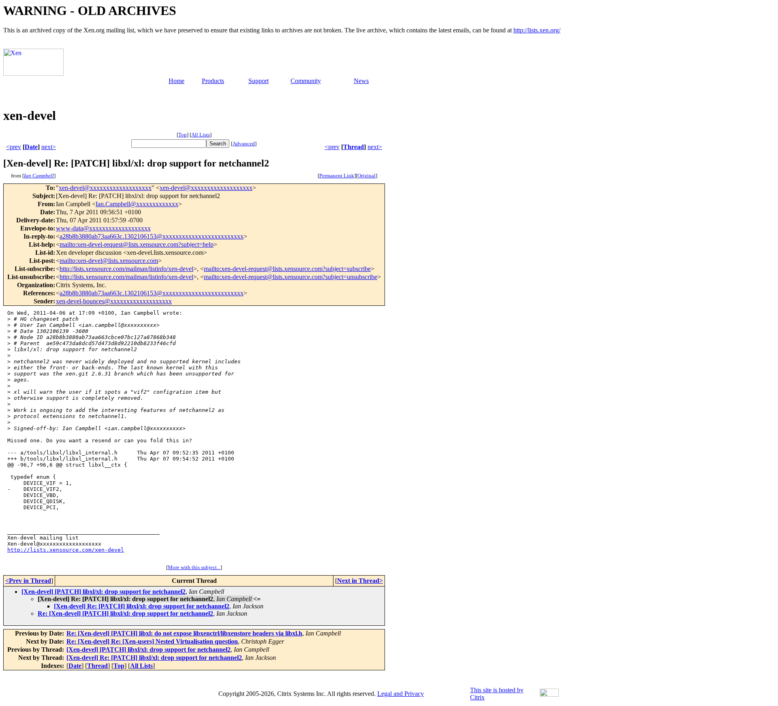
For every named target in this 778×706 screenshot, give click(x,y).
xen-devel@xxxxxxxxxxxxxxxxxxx (105, 187)
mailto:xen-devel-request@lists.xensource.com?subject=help (137, 244)
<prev (13, 146)
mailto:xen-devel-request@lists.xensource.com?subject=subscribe (287, 268)
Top (182, 135)
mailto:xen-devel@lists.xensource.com (109, 260)
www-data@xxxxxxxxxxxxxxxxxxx (103, 228)
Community (306, 80)
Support (258, 80)
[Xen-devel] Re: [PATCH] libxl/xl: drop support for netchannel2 (141, 606)
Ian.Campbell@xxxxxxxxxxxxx (137, 203)
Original (366, 176)
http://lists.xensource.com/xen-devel (65, 550)
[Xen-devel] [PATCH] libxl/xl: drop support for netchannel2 (103, 591)
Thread (353, 146)
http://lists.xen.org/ (536, 30)
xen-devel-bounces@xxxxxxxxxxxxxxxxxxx (114, 301)
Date (31, 146)
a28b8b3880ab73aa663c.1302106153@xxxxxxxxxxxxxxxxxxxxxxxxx (152, 236)
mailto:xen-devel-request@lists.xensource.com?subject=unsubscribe (290, 276)
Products (213, 80)
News (361, 80)
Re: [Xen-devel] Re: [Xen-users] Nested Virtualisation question (152, 641)
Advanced (244, 144)
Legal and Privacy (400, 693)
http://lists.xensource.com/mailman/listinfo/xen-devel (126, 268)
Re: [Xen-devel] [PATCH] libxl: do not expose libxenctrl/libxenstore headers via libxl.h (184, 633)
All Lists (200, 135)
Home (176, 80)
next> (48, 146)
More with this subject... (194, 567)
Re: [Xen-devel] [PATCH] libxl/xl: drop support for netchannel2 (125, 613)
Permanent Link (336, 176)
